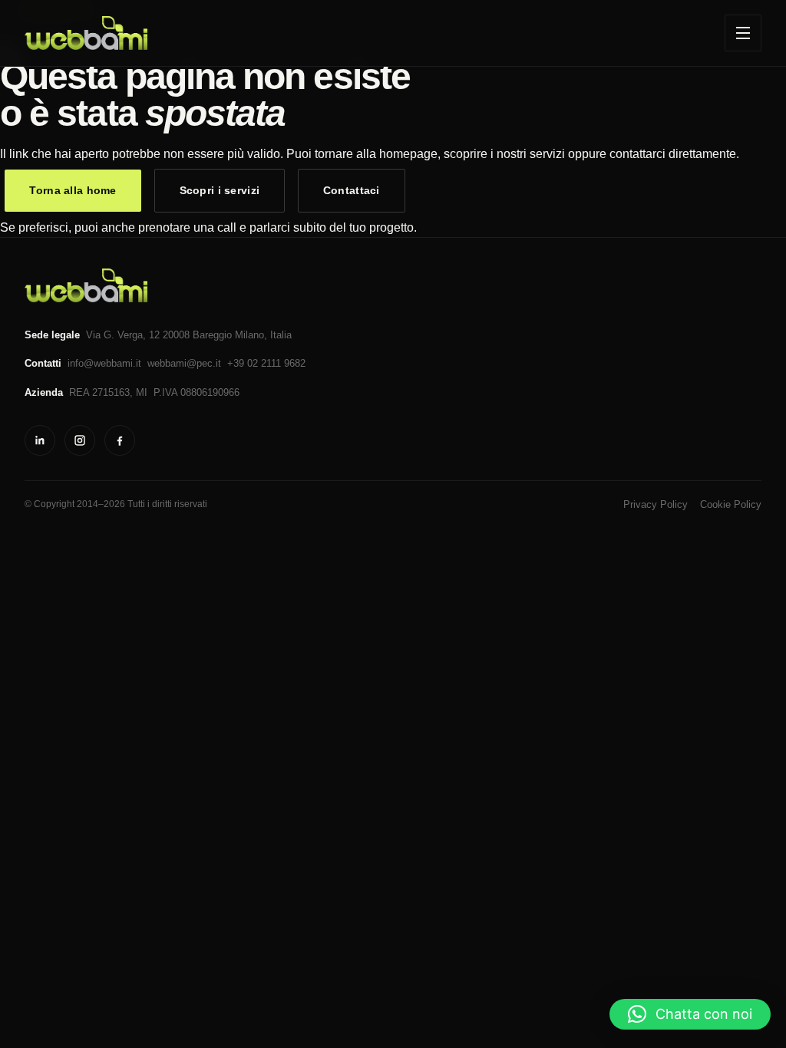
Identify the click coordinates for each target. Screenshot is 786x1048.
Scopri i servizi (220, 190)
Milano (249, 335)
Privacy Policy (655, 504)
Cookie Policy (730, 504)
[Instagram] (79, 440)
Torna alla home (72, 190)
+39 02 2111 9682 (266, 363)
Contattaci (351, 190)
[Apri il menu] (743, 33)
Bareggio (212, 335)
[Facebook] (119, 440)
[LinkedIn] (40, 440)
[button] (690, 1014)
